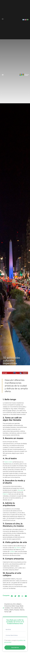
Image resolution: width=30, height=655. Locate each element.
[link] (23, 19)
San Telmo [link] (17, 547)
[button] (2, 19)
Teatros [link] (22, 610)
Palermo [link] (5, 494)
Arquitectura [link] (8, 604)
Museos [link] (16, 610)
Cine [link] (11, 608)
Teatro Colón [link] (8, 462)
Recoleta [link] (20, 490)
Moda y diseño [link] (9, 610)
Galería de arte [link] (18, 608)
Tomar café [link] (7, 611)
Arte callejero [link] (17, 604)
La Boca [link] (12, 551)
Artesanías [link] (7, 606)
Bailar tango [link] (15, 606)
